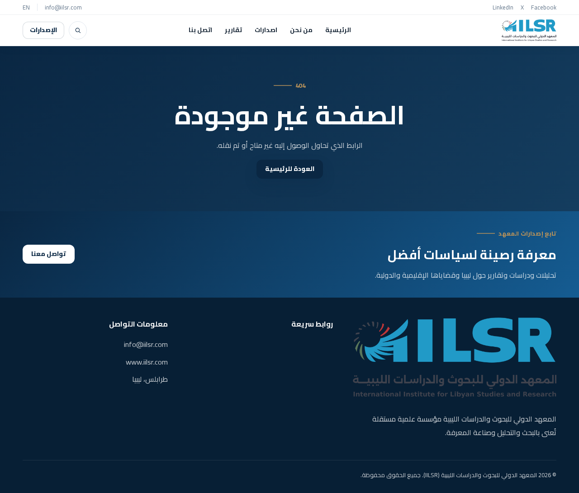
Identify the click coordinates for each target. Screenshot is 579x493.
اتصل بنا (200, 30)
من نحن (301, 30)
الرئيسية (338, 30)
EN (26, 7)
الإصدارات (43, 30)
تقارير (233, 30)
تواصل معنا (48, 254)
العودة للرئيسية (289, 169)
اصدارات (266, 30)
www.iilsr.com (147, 362)
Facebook (543, 7)
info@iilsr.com (63, 7)
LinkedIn (503, 7)
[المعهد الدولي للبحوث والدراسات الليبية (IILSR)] (529, 30)
